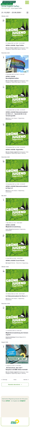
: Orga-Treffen (15, 45)
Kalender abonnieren (14, 384)
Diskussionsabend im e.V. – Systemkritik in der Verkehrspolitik (17, 114)
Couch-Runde (15, 260)
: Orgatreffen (14, 149)
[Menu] (27, 2)
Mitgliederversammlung (13, 226)
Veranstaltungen (6, 8)
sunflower (8, 400)
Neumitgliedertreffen (12, 77)
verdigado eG (22, 400)
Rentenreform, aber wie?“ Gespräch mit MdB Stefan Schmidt (17, 368)
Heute (15, 379)
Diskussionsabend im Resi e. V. (17, 296)
